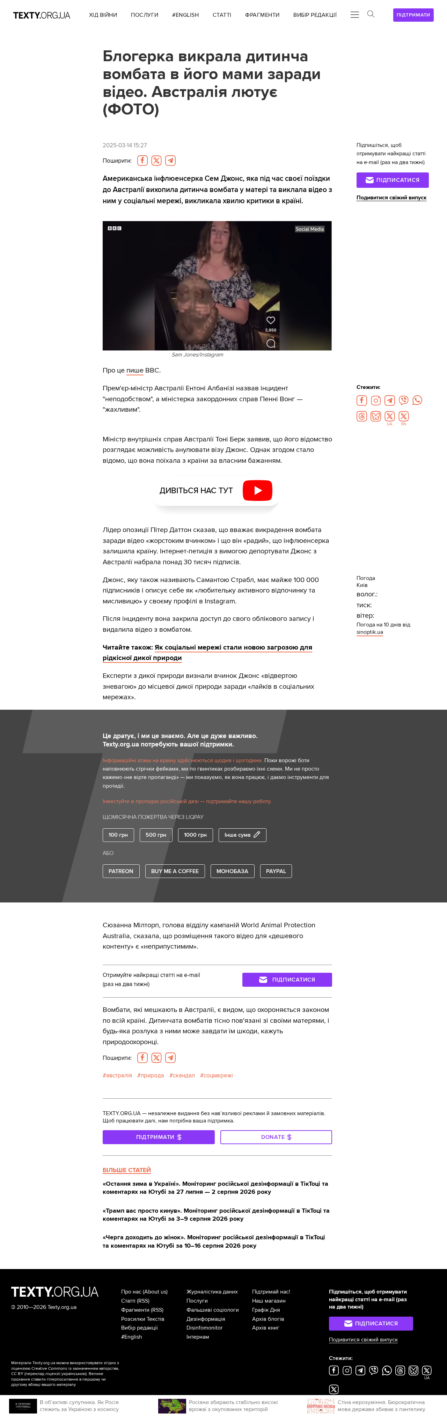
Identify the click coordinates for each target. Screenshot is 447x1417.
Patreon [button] (121, 871)
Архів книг (265, 1327)
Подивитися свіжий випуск (392, 197)
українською (73, 1373)
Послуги (197, 1300)
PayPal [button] (276, 871)
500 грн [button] (156, 834)
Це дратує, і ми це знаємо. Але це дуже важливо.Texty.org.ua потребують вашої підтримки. (180, 740)
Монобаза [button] (232, 871)
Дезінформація (205, 1319)
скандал (184, 1075)
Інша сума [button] (238, 834)
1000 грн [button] (195, 834)
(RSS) (143, 1300)
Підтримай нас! (271, 1291)
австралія (119, 1075)
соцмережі (218, 1075)
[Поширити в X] (156, 160)
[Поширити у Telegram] (170, 160)
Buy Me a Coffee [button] (175, 871)
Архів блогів (268, 1319)
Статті (128, 1300)
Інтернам (197, 1336)
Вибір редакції (139, 1327)
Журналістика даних (212, 1291)
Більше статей (127, 1170)
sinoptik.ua (370, 632)
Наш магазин (269, 1300)
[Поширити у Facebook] (142, 160)
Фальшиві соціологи (212, 1309)
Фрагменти (135, 1309)
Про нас (131, 1291)
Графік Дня (266, 1309)
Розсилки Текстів (142, 1319)
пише (135, 370)
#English (131, 1336)
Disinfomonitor (204, 1327)
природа (152, 1075)
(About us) (155, 1291)
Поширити (117, 160)
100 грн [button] (118, 834)
